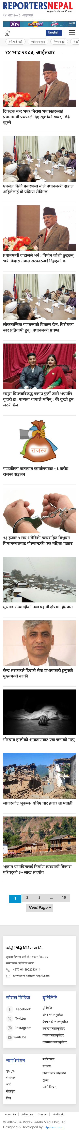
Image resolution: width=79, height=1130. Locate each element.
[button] (72, 33)
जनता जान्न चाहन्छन (54, 1073)
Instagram (23, 1028)
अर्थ (8, 1085)
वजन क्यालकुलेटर (53, 1036)
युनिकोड (47, 1008)
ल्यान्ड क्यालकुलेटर (54, 1029)
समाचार (10, 1078)
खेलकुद (10, 1092)
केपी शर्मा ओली (15, 41)
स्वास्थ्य (47, 1066)
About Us (10, 1114)
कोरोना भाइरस (38, 41)
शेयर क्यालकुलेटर (53, 1015)
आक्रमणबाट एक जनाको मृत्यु (39, 740)
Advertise (27, 1114)
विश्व (8, 1099)
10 (64, 897)
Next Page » (39, 908)
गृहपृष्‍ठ (10, 1071)
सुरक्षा (46, 1080)
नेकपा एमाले (59, 41)
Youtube (19, 1038)
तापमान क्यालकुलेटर (55, 1043)
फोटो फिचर (49, 1087)
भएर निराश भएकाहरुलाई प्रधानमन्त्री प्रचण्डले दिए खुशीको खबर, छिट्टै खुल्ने (36, 117)
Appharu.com (54, 1127)
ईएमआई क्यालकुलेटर (55, 1022)
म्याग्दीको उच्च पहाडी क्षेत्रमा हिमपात (38, 607)
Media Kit (58, 1114)
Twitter (20, 1019)
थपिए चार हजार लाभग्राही (38, 803)
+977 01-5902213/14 (26, 970)
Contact (42, 1114)
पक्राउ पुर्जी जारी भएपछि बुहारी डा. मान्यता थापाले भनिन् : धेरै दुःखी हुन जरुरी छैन (38, 399)
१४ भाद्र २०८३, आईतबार (30, 53)
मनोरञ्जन (48, 1060)
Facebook (23, 1010)
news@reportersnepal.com (31, 976)
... (51, 897)
